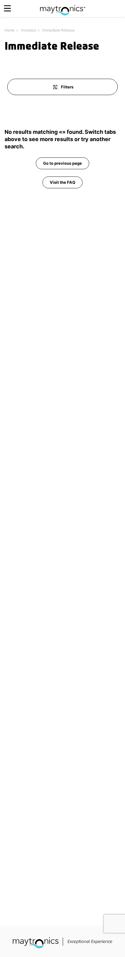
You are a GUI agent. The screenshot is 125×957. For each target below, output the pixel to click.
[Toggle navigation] (7, 8)
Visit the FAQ (62, 182)
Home (10, 30)
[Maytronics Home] (62, 7)
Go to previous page (62, 163)
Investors (28, 30)
